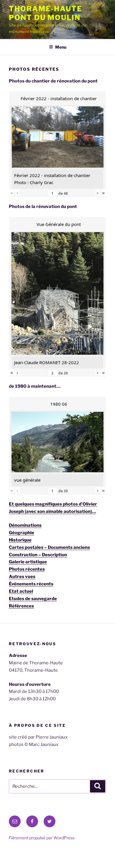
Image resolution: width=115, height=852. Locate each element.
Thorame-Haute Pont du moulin (45, 13)
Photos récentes (27, 569)
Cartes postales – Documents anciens (49, 547)
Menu (60, 46)
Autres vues (22, 576)
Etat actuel (21, 591)
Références (21, 606)
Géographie (21, 532)
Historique (20, 540)
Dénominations (25, 525)
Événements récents (31, 584)
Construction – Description (38, 554)
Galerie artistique (28, 561)
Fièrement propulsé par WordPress (42, 837)
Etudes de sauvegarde (33, 598)
